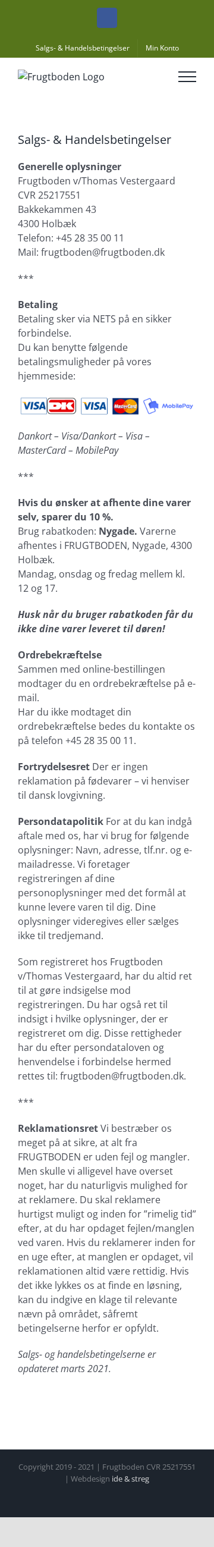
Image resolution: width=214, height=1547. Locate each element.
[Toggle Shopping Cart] (154, 76)
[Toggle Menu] (187, 76)
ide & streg (130, 1478)
